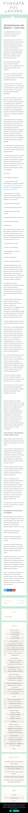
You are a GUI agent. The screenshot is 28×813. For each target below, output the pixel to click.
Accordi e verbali (14, 630)
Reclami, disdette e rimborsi (15, 669)
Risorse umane (14, 735)
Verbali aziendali (15, 638)
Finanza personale (14, 674)
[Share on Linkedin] (11, 590)
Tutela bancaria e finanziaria (15, 680)
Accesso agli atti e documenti (15, 643)
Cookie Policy (14, 798)
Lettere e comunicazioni (14, 699)
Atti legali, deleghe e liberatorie (15, 645)
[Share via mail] (14, 590)
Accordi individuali (15, 632)
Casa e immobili (14, 658)
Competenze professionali (15, 737)
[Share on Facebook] (8, 590)
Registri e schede (15, 716)
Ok (10, 810)
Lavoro (14, 696)
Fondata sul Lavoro (14, 7)
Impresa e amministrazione (14, 683)
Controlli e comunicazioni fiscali (15, 691)
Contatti (14, 794)
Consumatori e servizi (14, 667)
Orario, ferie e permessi (15, 732)
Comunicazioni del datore (15, 701)
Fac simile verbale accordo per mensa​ (14, 776)
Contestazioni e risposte (15, 703)
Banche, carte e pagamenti (15, 676)
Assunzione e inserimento (15, 726)
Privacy (14, 801)
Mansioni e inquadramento (15, 730)
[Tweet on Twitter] (5, 590)
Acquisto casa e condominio (15, 660)
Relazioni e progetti (15, 718)
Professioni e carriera (15, 741)
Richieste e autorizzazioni (15, 707)
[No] (26, 808)
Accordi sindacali (15, 634)
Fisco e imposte (15, 693)
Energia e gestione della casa (15, 664)
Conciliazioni (15, 636)
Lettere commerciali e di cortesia (15, 647)
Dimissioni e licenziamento (15, 728)
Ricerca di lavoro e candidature (15, 743)
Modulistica (14, 721)
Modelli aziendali (14, 710)
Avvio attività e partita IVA (15, 689)
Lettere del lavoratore (15, 705)
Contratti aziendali (15, 712)
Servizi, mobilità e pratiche (15, 671)
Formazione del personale (15, 739)
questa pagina (13, 199)
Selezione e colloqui (15, 745)
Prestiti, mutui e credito (15, 678)
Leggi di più (16, 810)
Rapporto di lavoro (14, 724)
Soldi (14, 748)
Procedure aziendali (15, 714)
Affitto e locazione (15, 662)
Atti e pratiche (14, 641)
